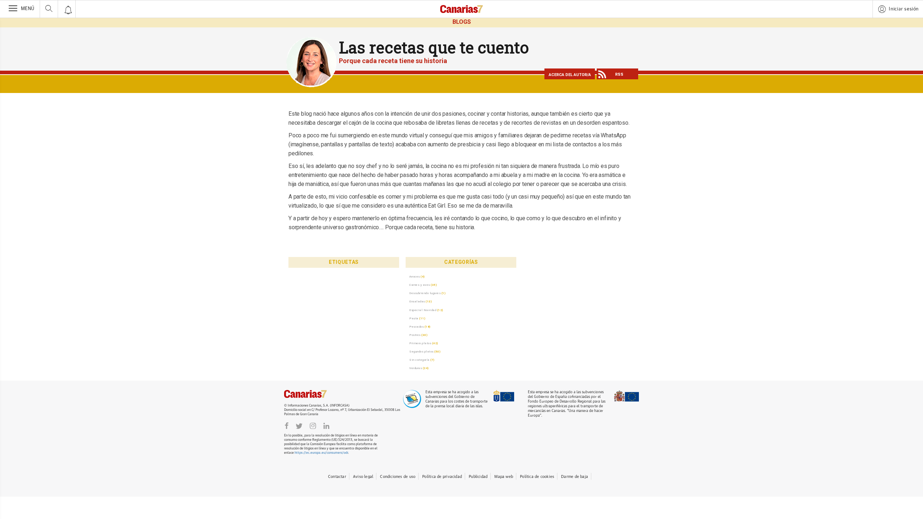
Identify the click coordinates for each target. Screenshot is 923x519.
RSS (619, 74)
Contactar (337, 477)
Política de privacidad (442, 477)
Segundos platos (421, 351)
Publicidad (478, 477)
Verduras (415, 368)
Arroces (414, 276)
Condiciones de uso (397, 477)
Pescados (416, 326)
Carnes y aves (419, 285)
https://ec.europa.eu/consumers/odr (321, 452)
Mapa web (503, 477)
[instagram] (313, 425)
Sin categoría (419, 359)
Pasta (414, 318)
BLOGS (461, 21)
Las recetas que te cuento (434, 47)
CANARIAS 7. (313, 394)
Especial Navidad (422, 310)
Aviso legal (363, 477)
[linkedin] (326, 425)
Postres (415, 335)
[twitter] (299, 425)
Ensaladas (417, 301)
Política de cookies (537, 477)
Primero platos (420, 343)
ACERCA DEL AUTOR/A (570, 74)
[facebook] (286, 425)
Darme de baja (574, 477)
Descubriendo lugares (425, 293)
